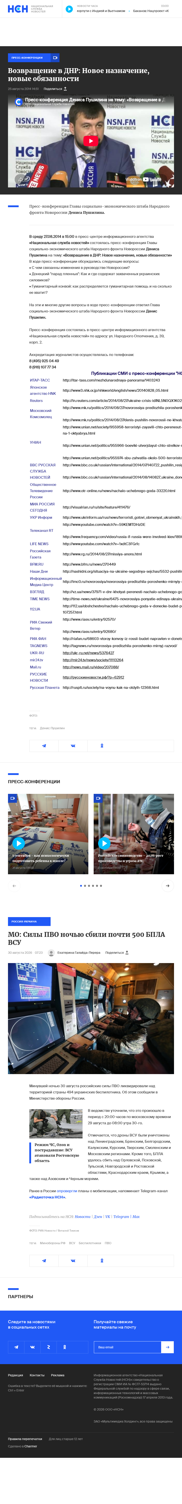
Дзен (98, 1216)
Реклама (57, 1375)
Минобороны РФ (52, 1243)
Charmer (30, 1446)
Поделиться (53, 89)
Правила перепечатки (25, 1439)
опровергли (67, 1191)
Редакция (15, 1375)
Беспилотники (90, 1243)
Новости (83, 1216)
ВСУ (72, 1243)
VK (107, 1216)
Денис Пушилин (52, 728)
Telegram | (123, 1216)
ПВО (108, 1243)
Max (136, 1216)
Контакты (37, 1375)
